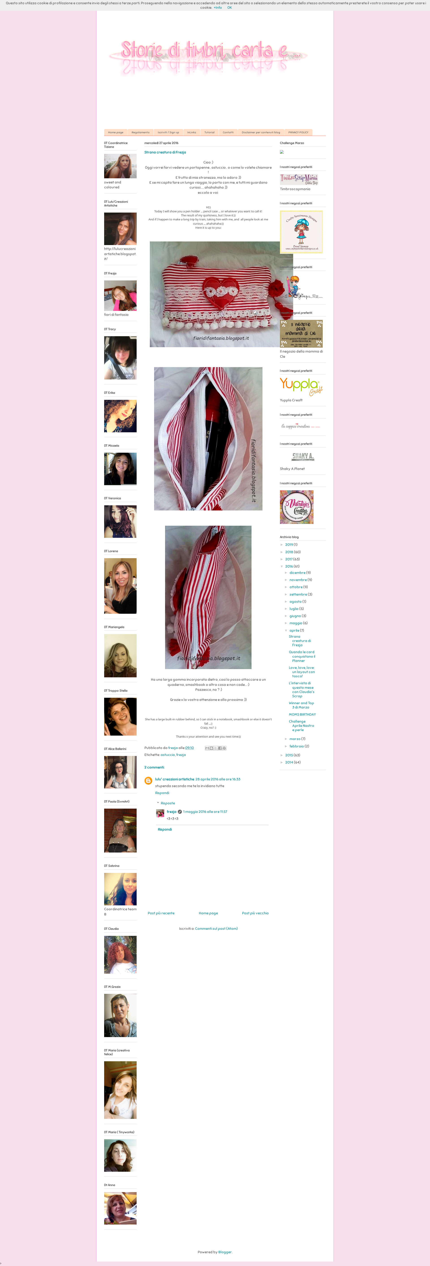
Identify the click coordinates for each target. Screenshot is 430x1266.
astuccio (168, 755)
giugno (296, 616)
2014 (289, 762)
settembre (299, 594)
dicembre (298, 573)
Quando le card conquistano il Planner (302, 656)
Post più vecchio (255, 913)
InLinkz (191, 132)
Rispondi (162, 793)
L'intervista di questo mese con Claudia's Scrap (301, 689)
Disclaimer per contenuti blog (261, 132)
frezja (181, 755)
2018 (289, 552)
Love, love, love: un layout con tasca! (302, 671)
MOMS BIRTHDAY (302, 714)
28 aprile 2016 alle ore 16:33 (218, 779)
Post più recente (161, 913)
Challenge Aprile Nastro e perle (301, 725)
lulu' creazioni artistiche (174, 779)
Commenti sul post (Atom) (216, 928)
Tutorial (209, 132)
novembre (298, 580)
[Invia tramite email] (207, 748)
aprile (295, 630)
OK (229, 7)
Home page (115, 132)
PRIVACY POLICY (298, 132)
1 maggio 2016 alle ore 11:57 (205, 812)
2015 (289, 755)
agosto (296, 601)
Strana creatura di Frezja (300, 640)
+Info (218, 7)
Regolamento (141, 132)
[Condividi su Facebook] (220, 748)
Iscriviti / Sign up (168, 132)
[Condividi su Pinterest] (224, 748)
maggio (296, 623)
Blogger (225, 1252)
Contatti (228, 132)
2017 (289, 559)
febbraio (297, 746)
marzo (295, 739)
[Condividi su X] (215, 748)
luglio (294, 609)
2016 (289, 566)
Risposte (168, 803)
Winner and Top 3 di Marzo (301, 705)
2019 (289, 545)
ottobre (296, 587)
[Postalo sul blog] (211, 748)
